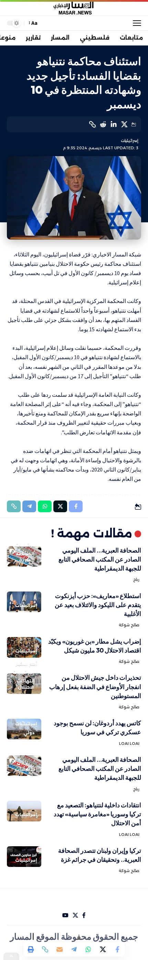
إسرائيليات (129, 140)
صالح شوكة (129, 625)
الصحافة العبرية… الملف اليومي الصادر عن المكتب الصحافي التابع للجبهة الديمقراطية (100, 559)
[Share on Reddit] (103, 124)
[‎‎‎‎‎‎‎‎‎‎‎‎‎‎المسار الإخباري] (74, 8)
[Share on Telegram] (74, 949)
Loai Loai (129, 743)
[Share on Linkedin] (113, 124)
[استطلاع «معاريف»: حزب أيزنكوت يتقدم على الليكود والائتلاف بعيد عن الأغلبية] (24, 602)
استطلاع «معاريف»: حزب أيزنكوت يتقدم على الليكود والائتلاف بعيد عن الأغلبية (98, 605)
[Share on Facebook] (117, 949)
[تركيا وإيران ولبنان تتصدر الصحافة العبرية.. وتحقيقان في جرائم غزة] (24, 856)
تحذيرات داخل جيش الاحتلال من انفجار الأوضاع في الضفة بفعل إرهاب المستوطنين (95, 686)
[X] (75, 915)
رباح (136, 579)
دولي (28, 732)
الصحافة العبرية (24, 557)
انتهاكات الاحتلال (25, 684)
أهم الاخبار (26, 663)
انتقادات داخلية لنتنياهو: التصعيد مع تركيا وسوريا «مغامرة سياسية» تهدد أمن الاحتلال (97, 814)
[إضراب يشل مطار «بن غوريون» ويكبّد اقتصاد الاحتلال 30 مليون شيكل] (24, 647)
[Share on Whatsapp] (88, 949)
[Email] (59, 949)
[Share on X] (124, 124)
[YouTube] (65, 915)
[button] (135, 23)
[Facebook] (84, 915)
